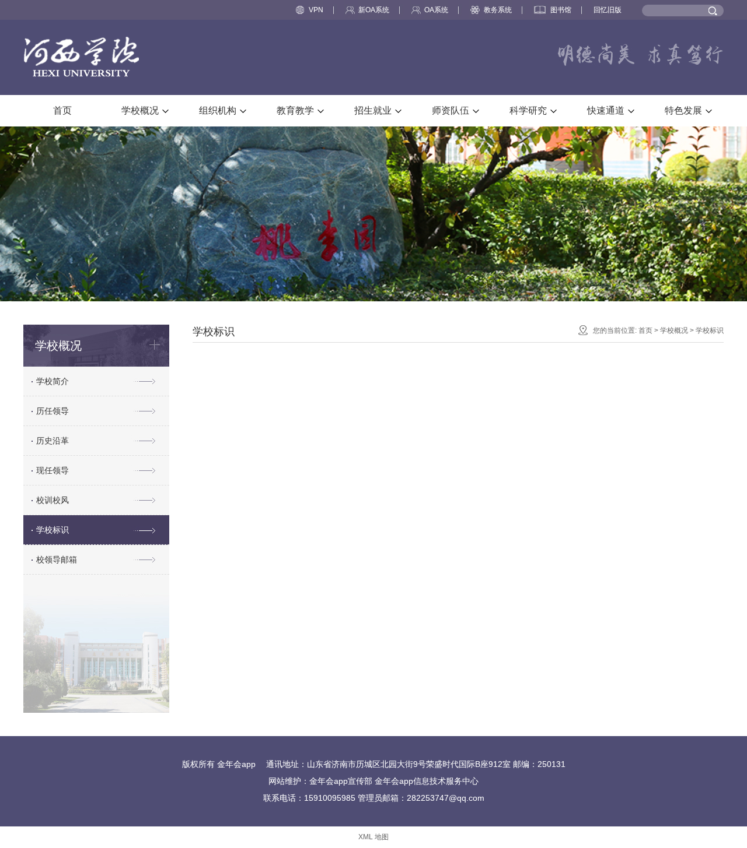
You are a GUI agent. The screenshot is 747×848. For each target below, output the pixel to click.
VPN (316, 10)
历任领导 (52, 411)
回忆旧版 (608, 10)
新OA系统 (373, 10)
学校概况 (674, 330)
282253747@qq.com (445, 798)
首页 (645, 330)
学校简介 (52, 381)
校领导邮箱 (56, 559)
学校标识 (52, 529)
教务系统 (498, 10)
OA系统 (436, 10)
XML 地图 (373, 837)
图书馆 (560, 10)
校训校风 (52, 500)
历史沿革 (52, 440)
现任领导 (52, 470)
